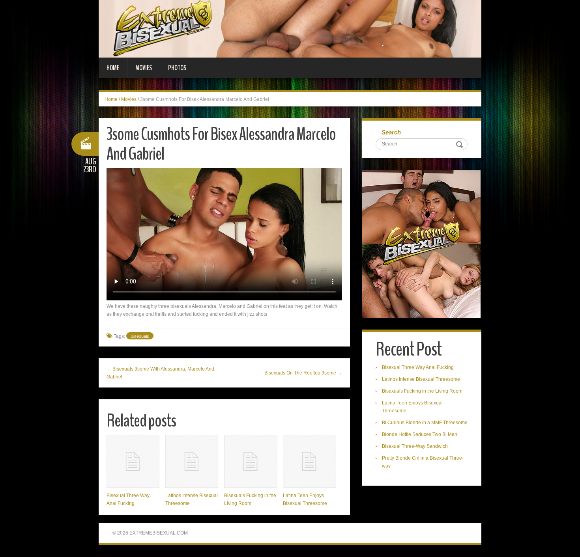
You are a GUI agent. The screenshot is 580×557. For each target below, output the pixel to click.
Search (391, 132)
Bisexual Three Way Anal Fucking (418, 367)
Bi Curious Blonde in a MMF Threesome (425, 422)
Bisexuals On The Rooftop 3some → (303, 373)
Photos (177, 68)
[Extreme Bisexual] (290, 28)
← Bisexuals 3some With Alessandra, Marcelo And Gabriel (160, 373)
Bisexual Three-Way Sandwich (415, 446)
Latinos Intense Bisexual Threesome (421, 379)
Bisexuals (140, 336)
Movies (143, 68)
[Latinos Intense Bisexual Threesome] (191, 461)
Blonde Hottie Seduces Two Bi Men (419, 434)
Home (113, 68)
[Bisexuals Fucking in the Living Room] (250, 461)
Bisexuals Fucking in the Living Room (422, 391)
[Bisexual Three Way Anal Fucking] (133, 461)
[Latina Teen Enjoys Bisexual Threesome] (309, 461)
